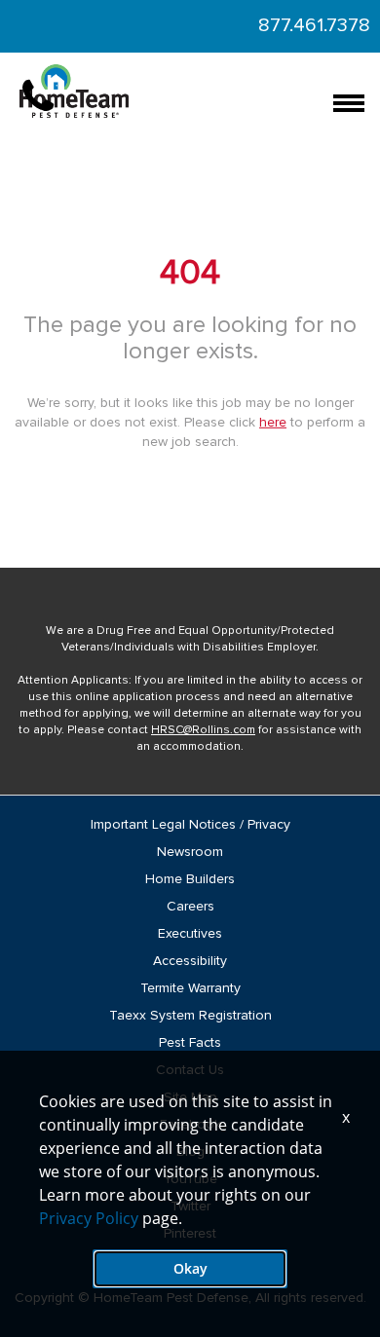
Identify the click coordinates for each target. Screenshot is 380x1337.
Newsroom (190, 852)
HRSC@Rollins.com (203, 730)
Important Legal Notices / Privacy (190, 825)
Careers (190, 906)
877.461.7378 (314, 25)
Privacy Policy (88, 1218)
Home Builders (190, 879)
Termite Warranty (190, 988)
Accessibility (190, 961)
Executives (190, 934)
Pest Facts (190, 1043)
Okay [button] (190, 1268)
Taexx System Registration (190, 1015)
